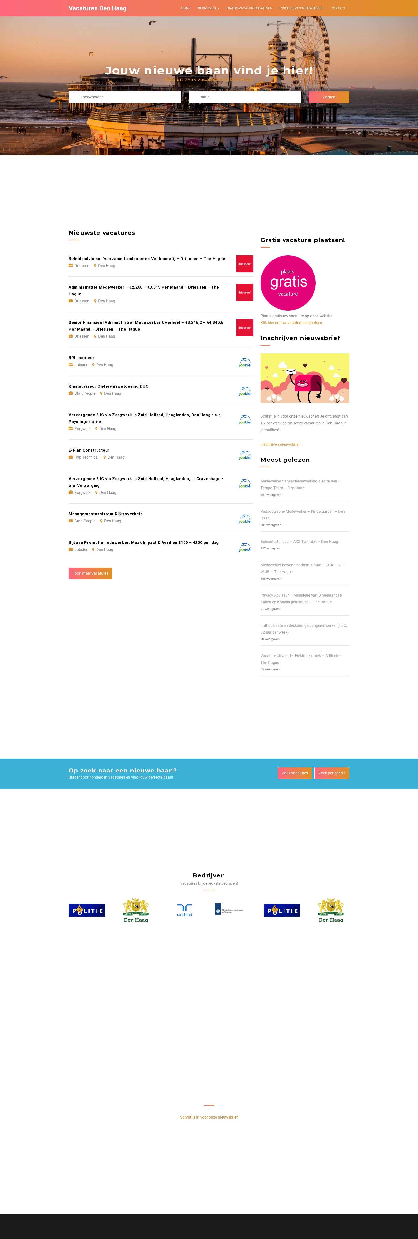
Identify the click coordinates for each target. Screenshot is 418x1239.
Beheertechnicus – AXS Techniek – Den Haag (299, 541)
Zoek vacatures (295, 773)
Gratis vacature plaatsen (249, 8)
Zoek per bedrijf (332, 773)
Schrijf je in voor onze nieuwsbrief (209, 1117)
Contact (338, 8)
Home (186, 8)
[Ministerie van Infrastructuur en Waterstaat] (184, 910)
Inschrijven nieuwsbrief (301, 8)
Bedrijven (207, 8)
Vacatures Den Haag (98, 8)
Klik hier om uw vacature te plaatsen (291, 322)
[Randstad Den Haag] (136, 910)
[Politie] (233, 910)
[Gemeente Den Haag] (87, 910)
